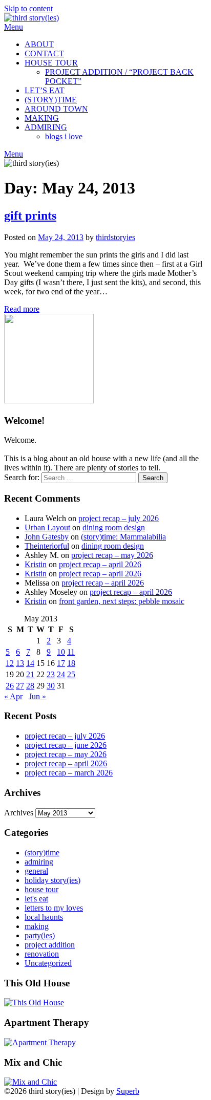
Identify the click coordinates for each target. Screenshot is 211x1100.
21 (30, 674)
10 (61, 652)
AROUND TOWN (56, 108)
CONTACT (44, 53)
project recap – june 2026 (66, 745)
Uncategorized (48, 963)
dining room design (113, 527)
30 (51, 685)
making (37, 926)
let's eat (36, 898)
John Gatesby (47, 536)
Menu (13, 27)
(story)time (42, 852)
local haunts (44, 917)
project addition (50, 944)
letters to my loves (54, 907)
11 (71, 652)
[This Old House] (34, 1002)
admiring (39, 861)
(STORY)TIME (51, 99)
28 (30, 685)
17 (61, 663)
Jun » (37, 696)
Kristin (36, 564)
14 (30, 663)
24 (61, 674)
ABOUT (39, 44)
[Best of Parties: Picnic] (40, 1042)
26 (10, 685)
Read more (21, 309)
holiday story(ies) (52, 880)
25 (71, 674)
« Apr (13, 696)
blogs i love (63, 136)
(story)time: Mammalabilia (123, 536)
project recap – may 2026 (112, 555)
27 (20, 685)
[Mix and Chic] (30, 1081)
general (36, 871)
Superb (127, 1091)
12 (10, 663)
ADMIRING (46, 127)
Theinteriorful (47, 546)
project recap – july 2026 (118, 518)
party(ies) (40, 935)
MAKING (42, 118)
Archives (18, 812)
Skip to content (28, 8)
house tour (41, 889)
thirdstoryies (115, 237)
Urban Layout (47, 527)
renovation (42, 954)
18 (71, 663)
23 (51, 674)
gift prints (30, 215)
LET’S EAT (45, 90)
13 (20, 663)
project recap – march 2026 (69, 772)
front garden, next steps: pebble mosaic (121, 601)
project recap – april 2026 (100, 564)
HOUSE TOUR (51, 62)
